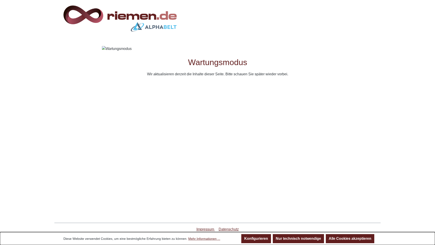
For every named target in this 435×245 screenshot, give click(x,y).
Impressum (205, 229)
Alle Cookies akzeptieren (350, 238)
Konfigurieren (256, 238)
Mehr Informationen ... (204, 238)
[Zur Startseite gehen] (120, 18)
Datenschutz (229, 229)
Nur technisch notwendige (298, 238)
